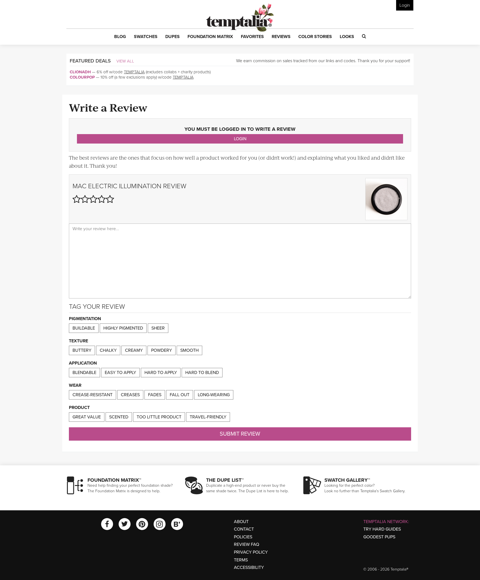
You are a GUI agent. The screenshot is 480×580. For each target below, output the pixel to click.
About (241, 521)
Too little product (159, 417)
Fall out (179, 395)
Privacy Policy (251, 552)
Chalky (108, 350)
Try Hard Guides (382, 529)
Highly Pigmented (123, 328)
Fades (154, 395)
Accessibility (249, 567)
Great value (86, 417)
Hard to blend (202, 372)
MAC (79, 186)
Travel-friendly (208, 417)
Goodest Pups (379, 537)
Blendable (84, 372)
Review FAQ (246, 544)
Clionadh (80, 71)
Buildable (83, 328)
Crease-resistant (92, 395)
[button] (120, 37)
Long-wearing (214, 395)
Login (404, 5)
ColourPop (82, 77)
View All (125, 61)
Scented (118, 417)
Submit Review (240, 434)
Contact (244, 529)
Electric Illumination (124, 186)
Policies (243, 537)
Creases (130, 395)
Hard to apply (160, 372)
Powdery (161, 350)
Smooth (189, 350)
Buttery (81, 350)
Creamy (134, 350)
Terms (241, 560)
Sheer (158, 328)
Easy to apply (120, 372)
